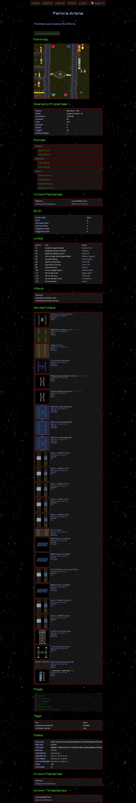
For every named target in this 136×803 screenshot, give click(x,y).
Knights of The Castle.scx (45, 204)
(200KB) (47, 33)
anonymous (55, 753)
